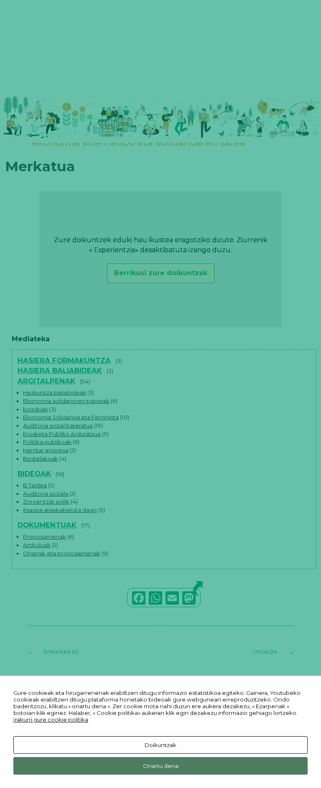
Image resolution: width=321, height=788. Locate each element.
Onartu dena (160, 766)
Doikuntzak (160, 745)
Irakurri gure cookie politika (50, 719)
